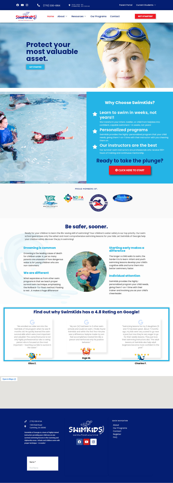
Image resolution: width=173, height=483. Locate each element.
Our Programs (98, 16)
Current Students (144, 5)
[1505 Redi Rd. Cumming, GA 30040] (69, 5)
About (61, 16)
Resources (77, 16)
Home (50, 16)
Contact (115, 16)
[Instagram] (27, 5)
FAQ (115, 437)
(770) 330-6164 (51, 5)
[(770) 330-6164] (38, 5)
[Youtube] (22, 5)
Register (117, 434)
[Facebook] (18, 5)
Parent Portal (125, 5)
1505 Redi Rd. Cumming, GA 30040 (81, 5)
